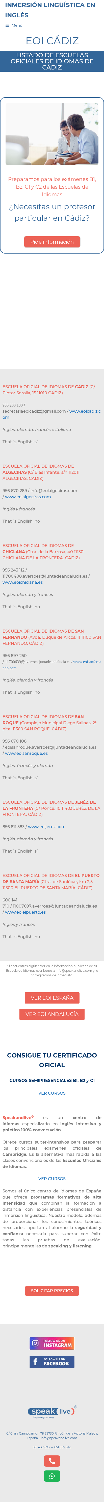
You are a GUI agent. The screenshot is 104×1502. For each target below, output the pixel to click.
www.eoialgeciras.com (28, 496)
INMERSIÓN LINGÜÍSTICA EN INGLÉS (50, 10)
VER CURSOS (52, 1093)
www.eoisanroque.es (26, 753)
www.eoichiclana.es (23, 582)
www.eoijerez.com (47, 826)
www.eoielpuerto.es (25, 912)
